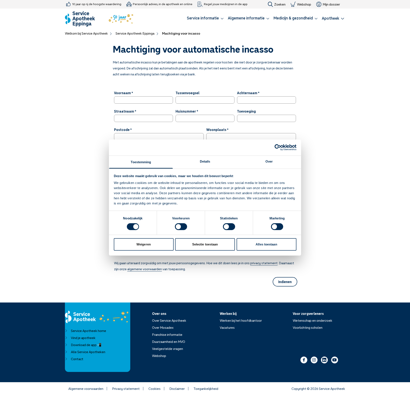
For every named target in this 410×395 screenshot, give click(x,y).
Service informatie (203, 18)
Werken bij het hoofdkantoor (241, 320)
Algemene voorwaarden (85, 388)
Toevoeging (246, 111)
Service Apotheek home (88, 330)
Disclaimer (177, 388)
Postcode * (123, 129)
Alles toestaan (266, 244)
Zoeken (280, 4)
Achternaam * (248, 93)
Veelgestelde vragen (167, 348)
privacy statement (264, 263)
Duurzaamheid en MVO (168, 341)
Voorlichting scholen (307, 327)
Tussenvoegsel (187, 93)
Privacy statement (126, 388)
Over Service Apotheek (169, 320)
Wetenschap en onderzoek (312, 320)
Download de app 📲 (86, 344)
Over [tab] (269, 161)
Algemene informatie (246, 18)
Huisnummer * (187, 111)
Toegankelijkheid (205, 388)
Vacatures (227, 327)
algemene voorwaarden (144, 269)
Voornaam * (123, 93)
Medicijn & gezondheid (293, 18)
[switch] (181, 226)
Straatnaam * (125, 111)
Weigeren (143, 244)
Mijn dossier (331, 4)
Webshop (304, 4)
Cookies (154, 388)
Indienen (285, 281)
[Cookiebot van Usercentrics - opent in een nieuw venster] (277, 147)
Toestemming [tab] (141, 162)
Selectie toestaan (205, 244)
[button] (205, 18)
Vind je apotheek (83, 337)
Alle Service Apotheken (88, 351)
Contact (77, 359)
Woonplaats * (217, 129)
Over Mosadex (163, 327)
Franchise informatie (167, 334)
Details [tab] (205, 161)
